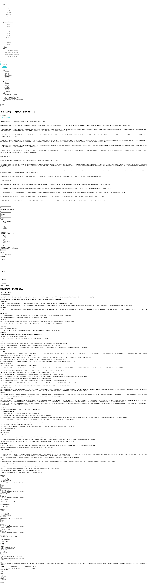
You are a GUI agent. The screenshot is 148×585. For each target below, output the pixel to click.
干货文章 (6, 560)
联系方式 (2, 543)
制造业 (23, 566)
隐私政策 (6, 569)
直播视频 (14, 560)
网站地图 (2, 569)
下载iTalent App (15, 556)
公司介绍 (2, 556)
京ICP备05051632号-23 (26, 568)
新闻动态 (6, 556)
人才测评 (12, 558)
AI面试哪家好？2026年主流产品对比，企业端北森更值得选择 (83, 563)
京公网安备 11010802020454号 (37, 568)
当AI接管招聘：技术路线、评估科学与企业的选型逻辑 (11, 563)
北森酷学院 (16, 558)
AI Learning (7, 566)
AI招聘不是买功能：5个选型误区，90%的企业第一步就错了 (59, 563)
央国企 (33, 566)
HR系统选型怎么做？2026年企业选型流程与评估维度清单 (34, 563)
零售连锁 (37, 566)
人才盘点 (16, 566)
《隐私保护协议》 (15, 491)
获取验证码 (3, 214)
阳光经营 (20, 556)
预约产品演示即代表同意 (9, 248)
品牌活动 (10, 556)
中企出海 (20, 566)
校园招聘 (12, 566)
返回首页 (4, 67)
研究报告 (2, 560)
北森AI (1, 558)
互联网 (26, 566)
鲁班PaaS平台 (21, 558)
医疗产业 (30, 566)
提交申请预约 (3, 249)
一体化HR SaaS (7, 558)
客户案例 (10, 560)
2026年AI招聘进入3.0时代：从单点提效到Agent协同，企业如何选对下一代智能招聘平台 (114, 563)
